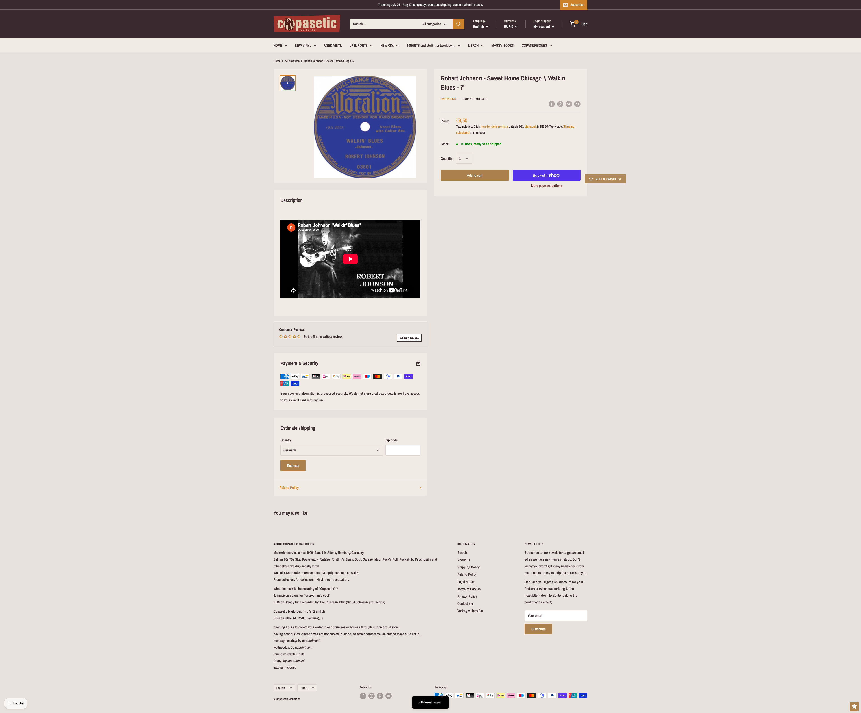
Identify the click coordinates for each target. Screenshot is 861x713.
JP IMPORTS (359, 45)
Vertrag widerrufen (470, 610)
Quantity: (447, 158)
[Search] (458, 24)
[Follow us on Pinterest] (380, 696)
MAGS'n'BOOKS (502, 45)
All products (292, 61)
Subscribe (576, 4)
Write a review (409, 337)
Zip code (391, 440)
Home (277, 61)
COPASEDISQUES (534, 45)
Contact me (465, 603)
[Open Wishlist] (854, 706)
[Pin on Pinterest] (560, 103)
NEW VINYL (303, 45)
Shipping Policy (468, 567)
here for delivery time (494, 126)
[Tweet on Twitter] (569, 103)
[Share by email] (577, 103)
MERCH (473, 45)
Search (462, 552)
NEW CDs (387, 45)
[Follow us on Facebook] (363, 696)
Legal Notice (465, 581)
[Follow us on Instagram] (371, 696)
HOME (278, 45)
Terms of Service (469, 588)
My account (542, 26)
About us (463, 559)
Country (285, 440)
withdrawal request (430, 702)
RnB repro (448, 99)
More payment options (546, 185)
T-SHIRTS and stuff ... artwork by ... (431, 45)
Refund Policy (289, 487)
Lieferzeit (531, 126)
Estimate (293, 465)
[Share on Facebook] (552, 103)
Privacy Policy (467, 596)
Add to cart (474, 175)
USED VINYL (333, 45)
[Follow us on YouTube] (388, 696)
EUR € (303, 688)
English (280, 688)
